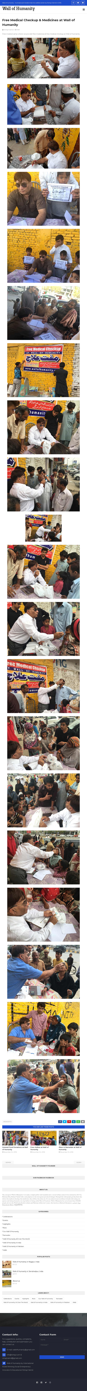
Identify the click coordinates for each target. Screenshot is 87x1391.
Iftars (5, 1228)
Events (5, 1220)
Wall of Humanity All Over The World (16, 1239)
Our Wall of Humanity (11, 1231)
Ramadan (6, 1235)
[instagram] (73, 3)
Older (78, 1162)
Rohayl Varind (9, 30)
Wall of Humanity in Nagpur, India (26, 1262)
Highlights (7, 1121)
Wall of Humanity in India (12, 1243)
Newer (8, 1162)
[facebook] (78, 3)
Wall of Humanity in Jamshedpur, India (28, 1271)
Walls (5, 1250)
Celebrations (7, 1216)
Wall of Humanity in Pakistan (13, 1246)
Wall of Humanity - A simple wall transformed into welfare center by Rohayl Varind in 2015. (32, 3)
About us (16, 1281)
